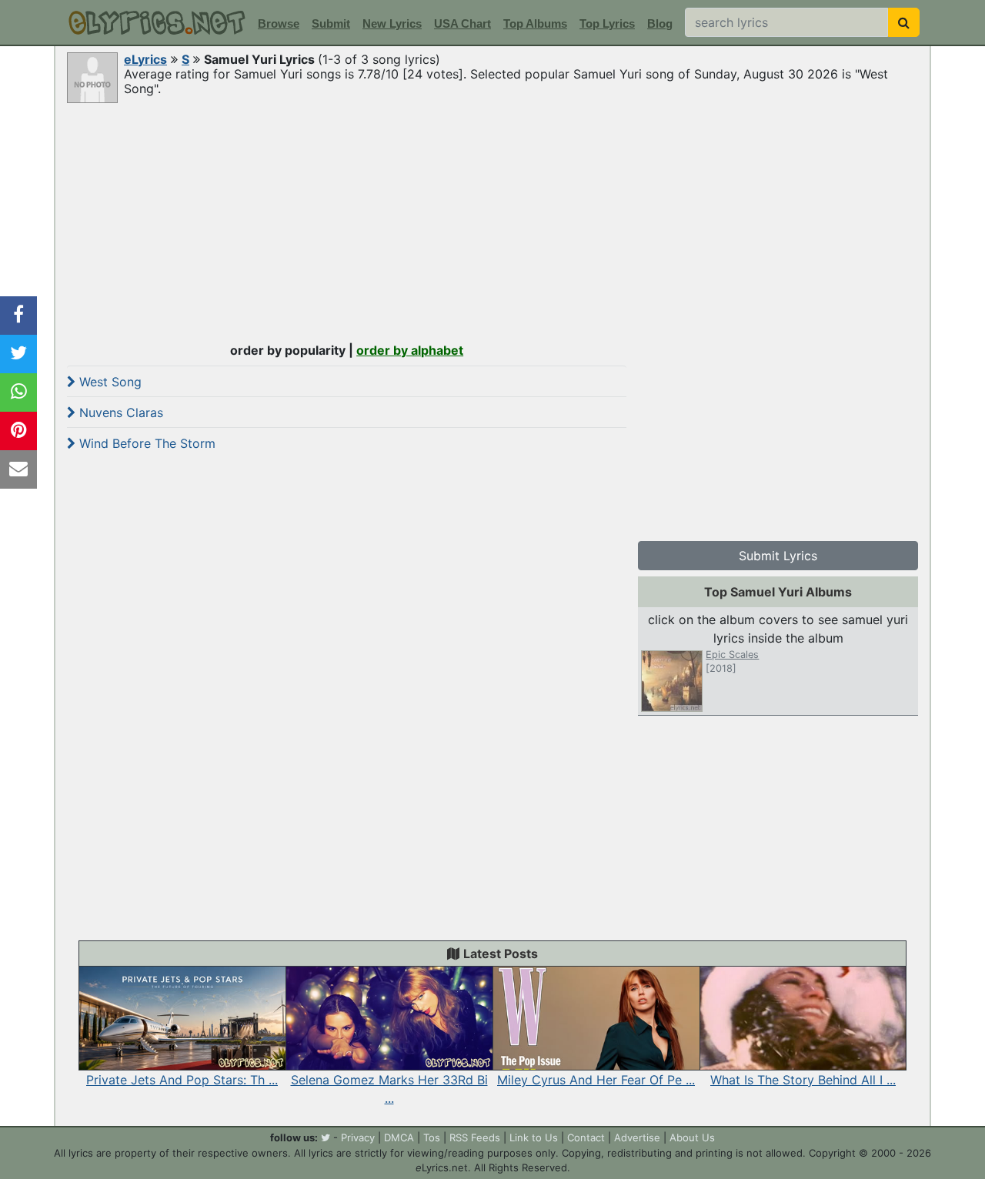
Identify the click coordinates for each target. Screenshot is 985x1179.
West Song (108, 381)
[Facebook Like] (18, 315)
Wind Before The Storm (145, 443)
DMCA (399, 1137)
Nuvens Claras (119, 412)
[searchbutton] (904, 22)
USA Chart (462, 23)
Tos (431, 1137)
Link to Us (533, 1137)
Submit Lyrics (778, 555)
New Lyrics (392, 23)
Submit (331, 23)
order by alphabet (409, 350)
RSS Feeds (474, 1137)
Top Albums (535, 23)
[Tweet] (18, 354)
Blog (660, 23)
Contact (586, 1137)
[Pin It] (18, 431)
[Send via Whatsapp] (18, 392)
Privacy (358, 1137)
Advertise (637, 1137)
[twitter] (325, 1137)
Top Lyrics (607, 23)
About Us (692, 1137)
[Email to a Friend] (18, 469)
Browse (278, 23)
